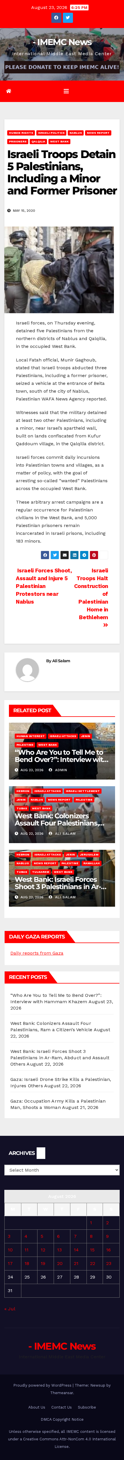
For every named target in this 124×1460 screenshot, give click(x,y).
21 (76, 1263)
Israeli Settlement (83, 791)
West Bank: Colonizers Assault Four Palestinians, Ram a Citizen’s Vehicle (57, 823)
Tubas (21, 808)
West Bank (59, 141)
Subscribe (87, 1407)
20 (60, 1263)
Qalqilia (38, 141)
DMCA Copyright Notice (62, 1419)
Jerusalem (89, 854)
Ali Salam (61, 660)
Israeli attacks (63, 736)
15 (92, 1250)
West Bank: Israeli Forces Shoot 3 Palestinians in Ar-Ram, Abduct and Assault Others (59, 1058)
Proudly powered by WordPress (43, 1385)
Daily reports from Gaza (36, 953)
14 (76, 1250)
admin (60, 770)
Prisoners (18, 141)
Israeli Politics (51, 132)
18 (27, 1263)
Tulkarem (40, 871)
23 (108, 1263)
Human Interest (30, 736)
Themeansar (61, 1393)
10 (10, 1250)
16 (108, 1250)
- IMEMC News (62, 42)
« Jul (9, 1308)
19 (43, 1263)
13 (59, 1250)
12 (43, 1250)
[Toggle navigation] (66, 91)
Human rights (21, 132)
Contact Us (61, 1407)
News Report (98, 132)
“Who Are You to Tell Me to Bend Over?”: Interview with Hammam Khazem (61, 759)
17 (10, 1263)
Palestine (24, 744)
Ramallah (91, 863)
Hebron (22, 791)
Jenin (85, 736)
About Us (36, 1407)
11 (27, 1250)
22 (92, 1263)
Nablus (75, 132)
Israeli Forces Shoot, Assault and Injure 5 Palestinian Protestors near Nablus (44, 586)
